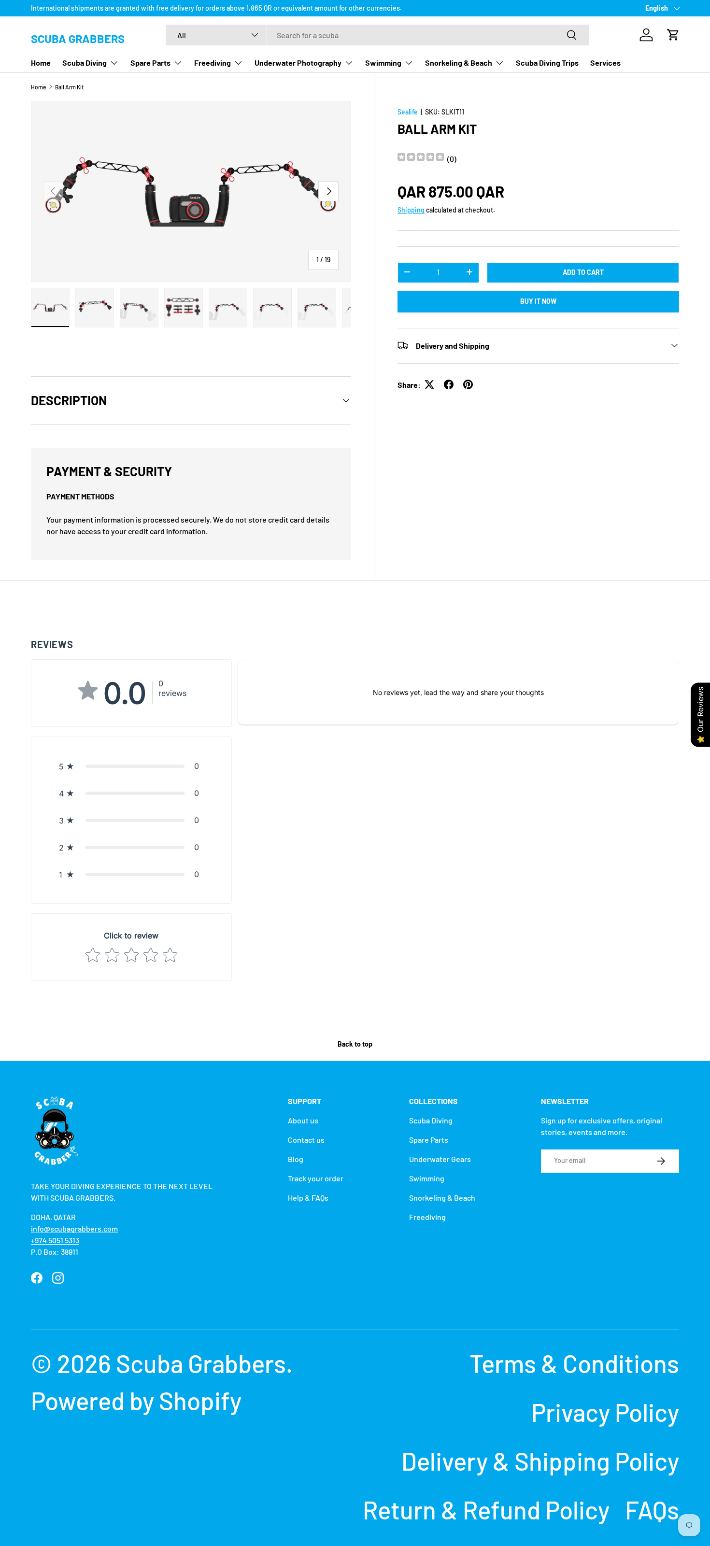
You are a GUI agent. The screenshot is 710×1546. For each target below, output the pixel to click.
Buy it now (538, 301)
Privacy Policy (605, 1412)
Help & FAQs (308, 1197)
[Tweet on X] (429, 384)
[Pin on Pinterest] (468, 384)
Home (41, 62)
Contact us (306, 1139)
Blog (295, 1158)
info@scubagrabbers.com (74, 1228)
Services (605, 62)
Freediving (212, 62)
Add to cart (583, 272)
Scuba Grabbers (201, 1363)
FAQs (652, 1509)
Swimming (383, 62)
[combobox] (377, 35)
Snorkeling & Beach (458, 62)
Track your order (315, 1178)
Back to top (355, 1044)
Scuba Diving (84, 62)
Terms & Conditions (574, 1363)
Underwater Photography (298, 62)
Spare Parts (150, 62)
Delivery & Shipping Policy (540, 1460)
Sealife (408, 112)
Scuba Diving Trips (547, 62)
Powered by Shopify (136, 1400)
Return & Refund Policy (486, 1509)
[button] (673, 34)
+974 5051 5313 (55, 1240)
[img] (421, 158)
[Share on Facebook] (448, 384)
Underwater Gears (440, 1158)
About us (303, 1120)
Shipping (411, 209)
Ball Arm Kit (69, 87)
